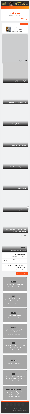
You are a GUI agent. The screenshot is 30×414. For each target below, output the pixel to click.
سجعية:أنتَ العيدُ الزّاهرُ (20, 254)
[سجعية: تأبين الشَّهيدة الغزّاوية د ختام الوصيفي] (8, 29)
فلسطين (13, 327)
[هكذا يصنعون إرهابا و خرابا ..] (15, 290)
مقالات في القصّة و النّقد (10, 389)
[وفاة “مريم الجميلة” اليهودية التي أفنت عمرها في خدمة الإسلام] (15, 352)
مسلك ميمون (21, 256)
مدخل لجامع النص (21, 188)
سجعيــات (23, 247)
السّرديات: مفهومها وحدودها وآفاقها (17, 102)
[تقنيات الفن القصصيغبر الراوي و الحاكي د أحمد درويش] (15, 399)
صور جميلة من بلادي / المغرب (18, 145)
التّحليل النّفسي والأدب (15, 315)
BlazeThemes (25, 410)
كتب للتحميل (13, 312)
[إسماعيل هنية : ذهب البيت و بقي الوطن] (15, 337)
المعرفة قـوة (15, 13)
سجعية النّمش (22, 209)
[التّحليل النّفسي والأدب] (15, 321)
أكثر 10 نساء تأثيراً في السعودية (18, 81)
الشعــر (13, 296)
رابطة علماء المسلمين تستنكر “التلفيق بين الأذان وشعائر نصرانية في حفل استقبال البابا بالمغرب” (15, 378)
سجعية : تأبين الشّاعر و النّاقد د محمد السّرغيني (14, 260)
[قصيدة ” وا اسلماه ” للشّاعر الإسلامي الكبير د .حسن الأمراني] (15, 306)
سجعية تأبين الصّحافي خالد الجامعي (17, 166)
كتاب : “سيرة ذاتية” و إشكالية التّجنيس (16, 123)
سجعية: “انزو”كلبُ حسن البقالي (18, 250)
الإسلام (13, 374)
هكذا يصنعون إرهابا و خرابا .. (15, 284)
